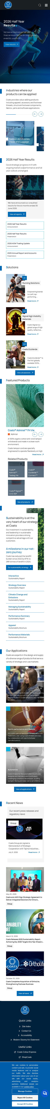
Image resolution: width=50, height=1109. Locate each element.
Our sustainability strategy (18, 567)
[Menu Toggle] (46, 5)
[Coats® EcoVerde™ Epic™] (16, 463)
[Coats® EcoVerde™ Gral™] (16, 482)
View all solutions (23, 372)
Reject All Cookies (25, 1098)
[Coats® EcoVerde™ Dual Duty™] (35, 463)
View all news (24, 993)
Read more (31, 301)
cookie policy (29, 1087)
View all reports (16, 214)
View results (10, 44)
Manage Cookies (25, 1091)
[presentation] (34, 114)
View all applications (24, 789)
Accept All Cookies (25, 1104)
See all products (23, 502)
